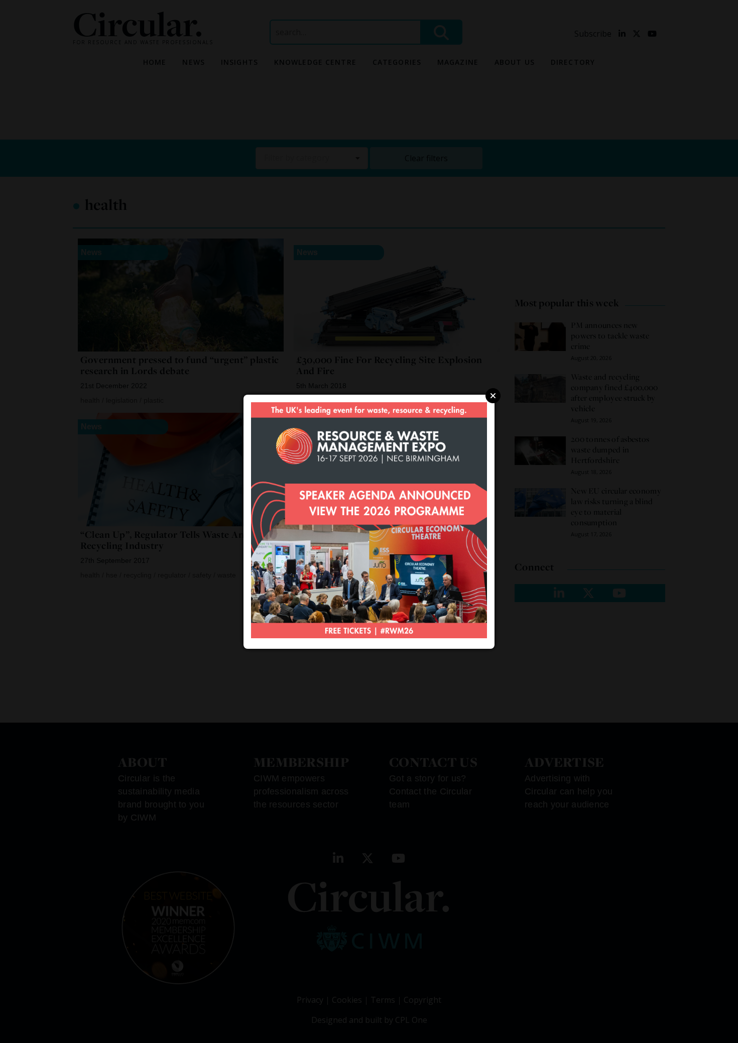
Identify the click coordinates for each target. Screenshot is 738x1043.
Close (493, 395)
